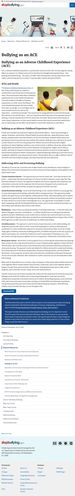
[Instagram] (65, 443)
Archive (4, 468)
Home (4, 41)
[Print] (52, 48)
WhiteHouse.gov (7, 479)
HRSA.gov (59, 468)
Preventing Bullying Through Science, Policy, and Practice (36, 308)
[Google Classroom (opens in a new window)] (71, 48)
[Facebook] (60, 443)
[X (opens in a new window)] (64, 48)
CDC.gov (40, 468)
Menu (72, 5)
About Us (23, 468)
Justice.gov (42, 475)
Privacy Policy (25, 479)
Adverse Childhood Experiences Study (18, 88)
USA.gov (4, 472)
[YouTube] (71, 443)
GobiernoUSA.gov (8, 475)
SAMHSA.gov (60, 472)
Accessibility (24, 472)
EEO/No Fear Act (7, 483)
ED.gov (40, 472)
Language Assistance (27, 475)
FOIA (3, 489)
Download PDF (9, 291)
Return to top (6, 433)
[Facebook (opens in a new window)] (61, 48)
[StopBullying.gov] (13, 5)
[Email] (68, 48)
